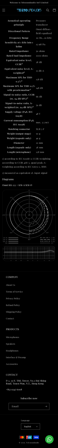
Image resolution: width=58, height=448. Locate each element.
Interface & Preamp (16, 357)
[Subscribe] (46, 406)
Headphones (12, 350)
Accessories (12, 364)
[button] (3, 10)
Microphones (12, 337)
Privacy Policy (13, 298)
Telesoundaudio (32, 442)
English (27, 426)
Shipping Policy (14, 311)
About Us (10, 285)
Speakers (10, 343)
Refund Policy (13, 305)
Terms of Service (14, 291)
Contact (10, 318)
